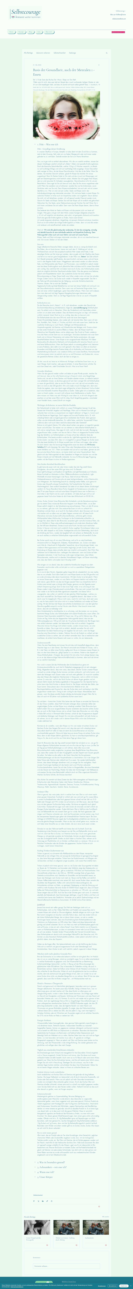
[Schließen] (131, 1286)
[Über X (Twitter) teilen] (38, 1201)
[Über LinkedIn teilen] (43, 1201)
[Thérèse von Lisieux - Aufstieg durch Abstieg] (66, 1227)
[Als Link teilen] (47, 1201)
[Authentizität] (96, 1227)
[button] (107, 53)
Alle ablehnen (113, 1286)
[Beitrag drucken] (51, 1201)
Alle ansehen (105, 1216)
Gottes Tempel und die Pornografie (33, 1239)
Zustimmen (124, 1286)
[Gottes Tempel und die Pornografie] (37, 1227)
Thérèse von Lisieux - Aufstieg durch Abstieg (65, 1239)
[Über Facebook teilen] (34, 1201)
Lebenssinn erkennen (43, 53)
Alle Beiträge (28, 53)
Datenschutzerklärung (17, 1287)
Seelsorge (72, 53)
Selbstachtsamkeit (60, 53)
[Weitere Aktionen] (99, 65)
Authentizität (89, 1238)
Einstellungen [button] (102, 1286)
